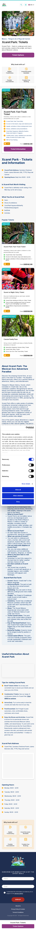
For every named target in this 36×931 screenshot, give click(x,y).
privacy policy (19, 893)
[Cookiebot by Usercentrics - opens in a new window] (26, 428)
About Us (18, 906)
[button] (31, 5)
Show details (26, 484)
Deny (18, 501)
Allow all (18, 489)
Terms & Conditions (18, 912)
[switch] (31, 465)
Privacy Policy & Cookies (18, 909)
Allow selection (18, 495)
